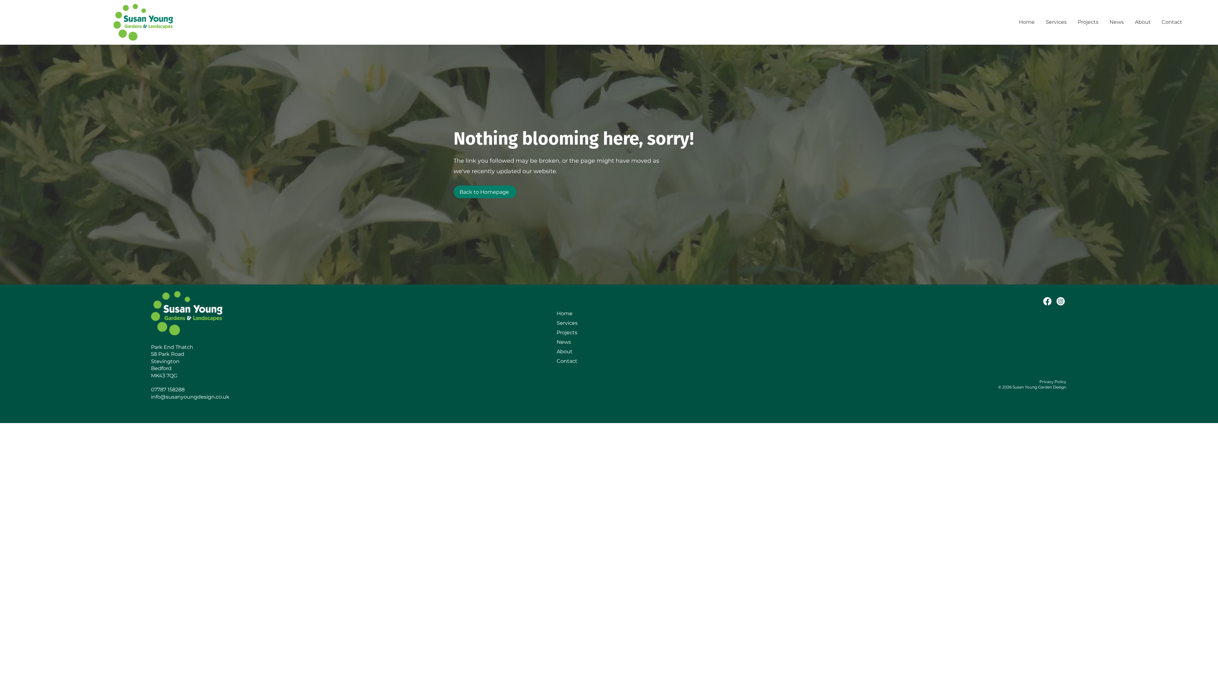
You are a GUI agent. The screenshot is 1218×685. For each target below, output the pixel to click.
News (564, 342)
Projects (567, 332)
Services (567, 323)
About (565, 352)
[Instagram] (1061, 301)
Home (565, 313)
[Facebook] (1047, 301)
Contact (567, 361)
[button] (1057, 22)
